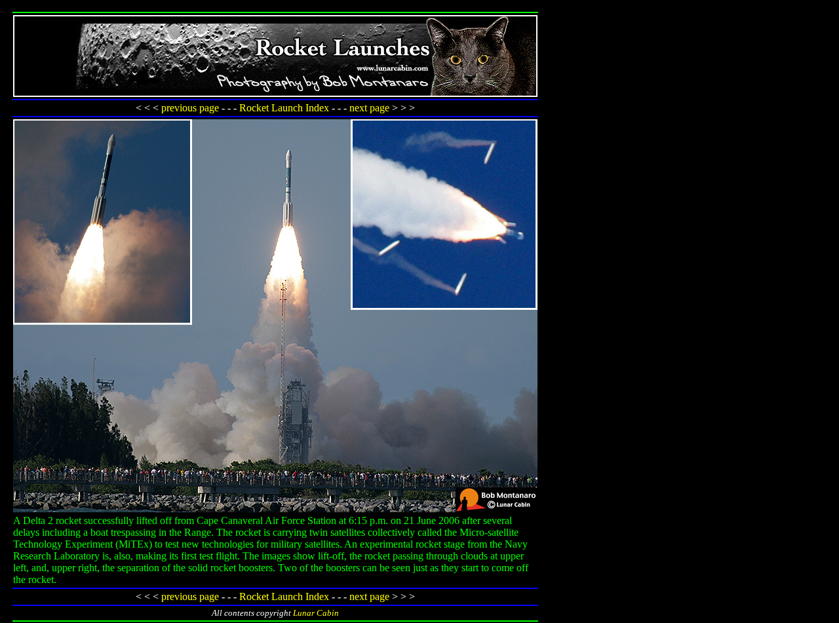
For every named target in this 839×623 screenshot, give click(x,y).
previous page (190, 107)
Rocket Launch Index (284, 107)
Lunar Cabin (316, 613)
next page (369, 107)
